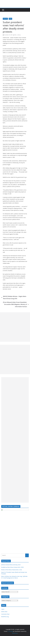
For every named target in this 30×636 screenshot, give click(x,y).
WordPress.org (5, 616)
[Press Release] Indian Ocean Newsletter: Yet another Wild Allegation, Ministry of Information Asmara (15, 304)
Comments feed (5, 614)
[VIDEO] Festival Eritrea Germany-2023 (10, 564)
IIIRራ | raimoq (17, 35)
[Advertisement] (15, 327)
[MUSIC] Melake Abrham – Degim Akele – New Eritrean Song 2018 (15, 297)
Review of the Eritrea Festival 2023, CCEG (11, 569)
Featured (5, 18)
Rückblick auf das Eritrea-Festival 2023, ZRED (12, 567)
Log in (2, 609)
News (10, 18)
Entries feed (4, 611)
